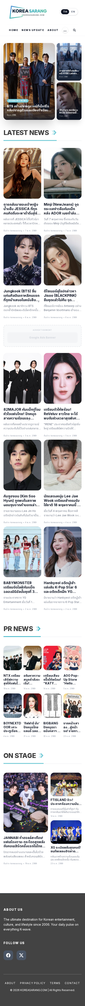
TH (65, 11)
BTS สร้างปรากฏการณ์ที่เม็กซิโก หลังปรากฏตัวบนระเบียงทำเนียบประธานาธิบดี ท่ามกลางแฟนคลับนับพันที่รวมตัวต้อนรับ (28, 108)
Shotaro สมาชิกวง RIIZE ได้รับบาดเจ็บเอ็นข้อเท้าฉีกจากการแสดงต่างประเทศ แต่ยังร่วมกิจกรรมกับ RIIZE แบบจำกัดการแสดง (68, 111)
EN (73, 11)
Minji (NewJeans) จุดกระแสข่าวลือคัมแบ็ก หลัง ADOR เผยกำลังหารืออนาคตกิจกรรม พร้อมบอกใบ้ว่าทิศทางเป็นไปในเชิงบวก (61, 208)
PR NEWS (18, 629)
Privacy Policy (32, 983)
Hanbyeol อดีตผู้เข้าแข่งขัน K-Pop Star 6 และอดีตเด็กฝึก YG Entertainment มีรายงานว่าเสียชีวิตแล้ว (60, 587)
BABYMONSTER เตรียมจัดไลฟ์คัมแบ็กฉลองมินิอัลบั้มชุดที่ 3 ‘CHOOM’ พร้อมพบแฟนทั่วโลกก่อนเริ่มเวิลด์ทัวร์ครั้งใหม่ (21, 587)
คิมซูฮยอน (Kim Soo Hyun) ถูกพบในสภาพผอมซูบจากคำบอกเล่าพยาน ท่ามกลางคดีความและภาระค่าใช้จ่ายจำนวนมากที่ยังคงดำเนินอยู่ (21, 500)
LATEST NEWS (26, 133)
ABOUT (53, 30)
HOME (13, 30)
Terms (55, 983)
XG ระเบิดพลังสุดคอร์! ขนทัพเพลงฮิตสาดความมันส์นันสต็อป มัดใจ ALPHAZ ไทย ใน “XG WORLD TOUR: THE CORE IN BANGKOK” (66, 849)
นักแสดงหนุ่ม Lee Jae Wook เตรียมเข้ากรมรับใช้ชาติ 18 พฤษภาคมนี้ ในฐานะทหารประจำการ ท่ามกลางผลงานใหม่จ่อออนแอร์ (62, 500)
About (10, 983)
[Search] (74, 30)
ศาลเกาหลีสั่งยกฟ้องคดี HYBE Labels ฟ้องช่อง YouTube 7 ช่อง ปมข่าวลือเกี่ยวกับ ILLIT (69, 72)
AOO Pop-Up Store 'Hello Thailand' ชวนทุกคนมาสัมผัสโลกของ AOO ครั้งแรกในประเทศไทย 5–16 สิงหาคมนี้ (72, 679)
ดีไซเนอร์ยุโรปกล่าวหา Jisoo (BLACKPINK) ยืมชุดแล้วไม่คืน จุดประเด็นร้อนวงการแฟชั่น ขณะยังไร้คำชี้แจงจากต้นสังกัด (62, 295)
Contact (72, 983)
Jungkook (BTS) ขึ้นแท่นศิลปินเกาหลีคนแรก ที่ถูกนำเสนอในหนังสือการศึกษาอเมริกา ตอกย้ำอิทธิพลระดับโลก (22, 295)
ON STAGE (19, 755)
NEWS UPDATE (33, 30)
